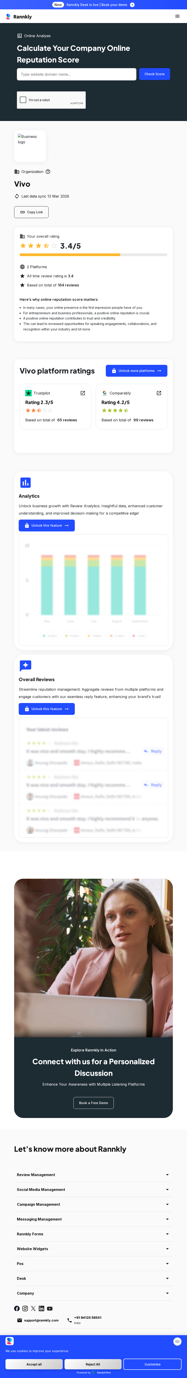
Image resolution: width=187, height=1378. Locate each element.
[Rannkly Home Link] (19, 16)
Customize (153, 1364)
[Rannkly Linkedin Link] (41, 1308)
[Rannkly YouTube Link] (49, 1308)
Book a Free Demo (93, 1103)
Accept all (34, 1364)
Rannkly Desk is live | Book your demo (97, 5)
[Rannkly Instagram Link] (25, 1308)
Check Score (155, 74)
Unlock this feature (46, 525)
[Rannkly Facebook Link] (17, 1308)
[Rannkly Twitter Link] (33, 1308)
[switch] (177, 1341)
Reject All (93, 1364)
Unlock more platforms (136, 370)
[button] (177, 16)
